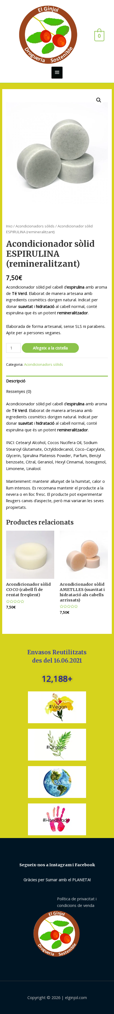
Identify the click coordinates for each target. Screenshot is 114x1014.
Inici (9, 226)
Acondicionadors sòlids (35, 226)
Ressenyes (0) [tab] (18, 391)
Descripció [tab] (15, 380)
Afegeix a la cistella (50, 348)
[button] (99, 100)
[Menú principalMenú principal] (57, 73)
